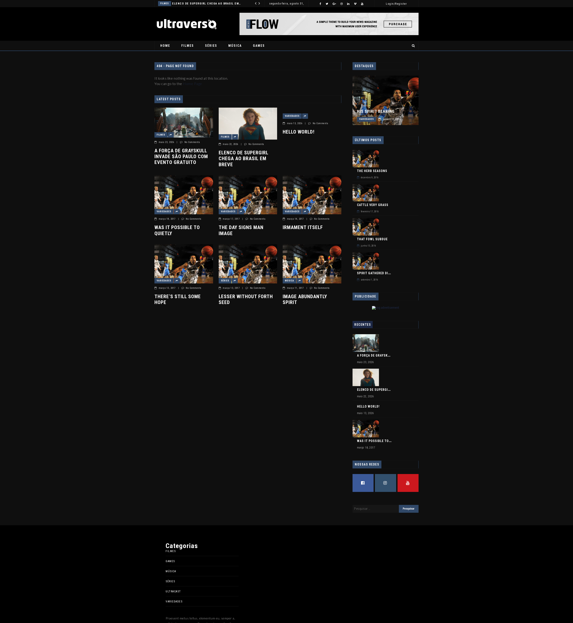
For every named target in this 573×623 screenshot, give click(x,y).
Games (259, 45)
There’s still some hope (177, 299)
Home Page (192, 83)
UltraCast (173, 591)
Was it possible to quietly (177, 230)
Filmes (187, 45)
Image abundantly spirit (305, 299)
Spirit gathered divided (377, 273)
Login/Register (396, 3)
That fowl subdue (372, 239)
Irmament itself (303, 227)
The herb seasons (372, 171)
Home (165, 45)
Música (235, 45)
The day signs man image (241, 230)
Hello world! (195, 3)
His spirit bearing (376, 111)
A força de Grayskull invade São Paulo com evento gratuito (181, 156)
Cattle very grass (372, 205)
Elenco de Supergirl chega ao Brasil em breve (243, 158)
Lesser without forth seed (246, 299)
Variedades (173, 3)
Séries (211, 45)
